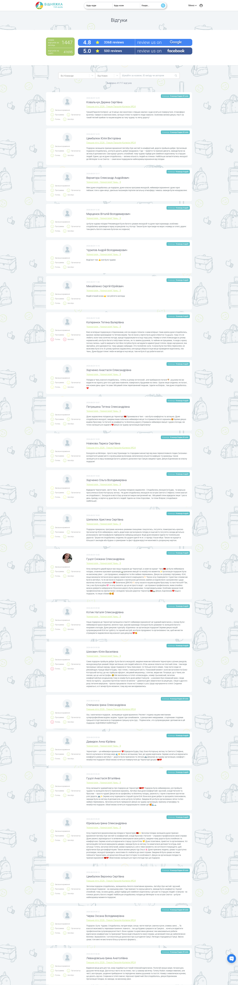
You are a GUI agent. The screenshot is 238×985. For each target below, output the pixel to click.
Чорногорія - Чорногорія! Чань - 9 (103, 182)
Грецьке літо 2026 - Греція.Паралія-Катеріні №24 (111, 106)
